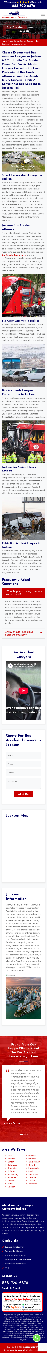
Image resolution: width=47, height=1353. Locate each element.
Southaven (33, 1174)
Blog (7, 1267)
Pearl (30, 1171)
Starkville (32, 1177)
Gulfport (11, 1171)
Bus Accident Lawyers (14, 1247)
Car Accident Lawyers (15, 1251)
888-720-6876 (23, 6)
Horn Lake (12, 1177)
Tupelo (31, 1180)
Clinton (11, 1162)
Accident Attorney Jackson (22, 41)
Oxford (31, 1165)
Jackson (11, 1180)
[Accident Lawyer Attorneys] (14, 14)
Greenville (12, 1168)
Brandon (11, 1158)
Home (4, 41)
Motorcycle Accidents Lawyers (19, 1259)
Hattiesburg (13, 1174)
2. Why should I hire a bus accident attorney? (19, 633)
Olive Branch (34, 1162)
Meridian (32, 1155)
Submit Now (23, 794)
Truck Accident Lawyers (15, 1255)
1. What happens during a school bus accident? (23, 593)
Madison (11, 1187)
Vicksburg (32, 1183)
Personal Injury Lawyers (15, 1263)
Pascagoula (33, 1168)
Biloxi (10, 1155)
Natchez (32, 1158)
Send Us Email (11, 1288)
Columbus (12, 1165)
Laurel (10, 1183)
